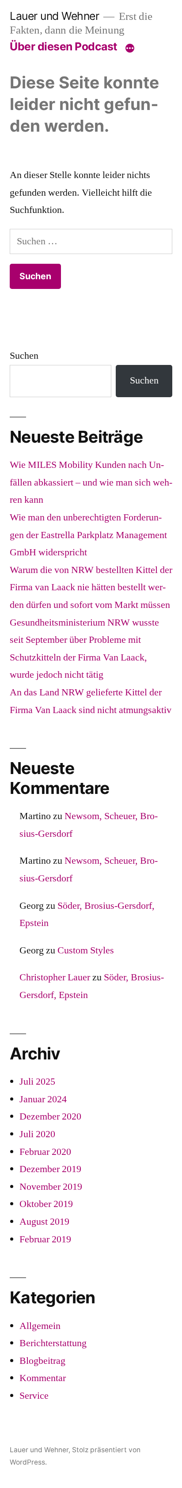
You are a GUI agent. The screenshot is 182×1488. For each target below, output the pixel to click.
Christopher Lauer (54, 977)
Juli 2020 (37, 1134)
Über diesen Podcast (64, 46)
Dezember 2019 (50, 1169)
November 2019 (50, 1187)
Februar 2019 (45, 1239)
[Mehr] (130, 48)
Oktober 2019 (46, 1204)
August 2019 (44, 1221)
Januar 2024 (43, 1099)
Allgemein (40, 1326)
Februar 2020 (45, 1152)
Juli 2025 (37, 1081)
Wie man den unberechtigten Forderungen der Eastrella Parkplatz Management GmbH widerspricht (88, 534)
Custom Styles (85, 950)
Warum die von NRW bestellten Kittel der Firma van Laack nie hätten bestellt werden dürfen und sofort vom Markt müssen (91, 587)
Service (34, 1395)
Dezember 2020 (50, 1116)
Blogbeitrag (42, 1361)
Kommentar (42, 1378)
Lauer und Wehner (54, 16)
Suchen (24, 355)
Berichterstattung (53, 1343)
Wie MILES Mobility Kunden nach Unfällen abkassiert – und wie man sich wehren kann (91, 482)
